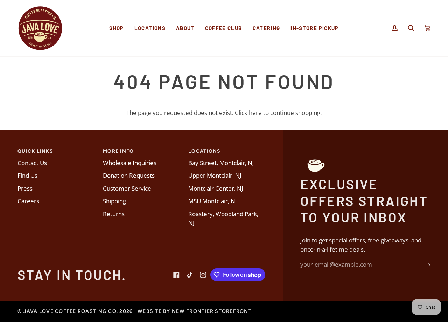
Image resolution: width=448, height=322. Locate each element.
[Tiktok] (190, 275)
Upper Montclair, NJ (214, 175)
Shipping (114, 201)
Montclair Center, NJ (215, 188)
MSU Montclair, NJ (212, 201)
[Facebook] (176, 275)
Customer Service (127, 188)
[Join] (421, 264)
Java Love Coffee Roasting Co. (70, 311)
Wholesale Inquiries (129, 163)
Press (25, 188)
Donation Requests (129, 175)
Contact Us (32, 163)
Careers (28, 201)
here (255, 113)
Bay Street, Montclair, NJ (221, 163)
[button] (116, 28)
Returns (114, 214)
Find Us (27, 175)
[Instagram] (203, 275)
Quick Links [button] (35, 151)
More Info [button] (118, 151)
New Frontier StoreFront (212, 311)
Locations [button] (204, 151)
